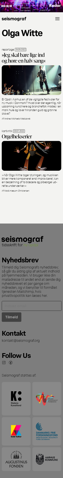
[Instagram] (4, 362)
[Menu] (57, 19)
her (44, 295)
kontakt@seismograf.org (21, 340)
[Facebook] (11, 362)
